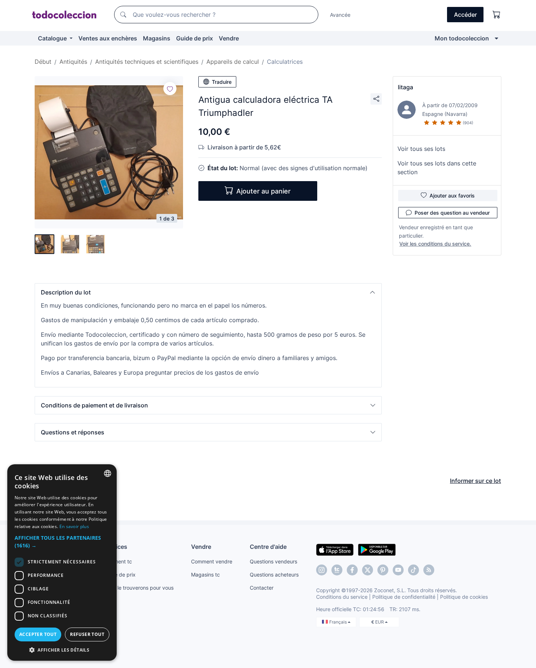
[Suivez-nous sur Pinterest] (382, 570)
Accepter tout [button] (38, 634)
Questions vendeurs (273, 561)
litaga (405, 87)
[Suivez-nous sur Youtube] (398, 570)
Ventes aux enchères (107, 38)
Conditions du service (342, 597)
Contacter (261, 588)
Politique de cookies (464, 597)
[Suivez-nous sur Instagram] (321, 570)
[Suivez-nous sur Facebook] (352, 570)
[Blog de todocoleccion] (428, 570)
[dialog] (62, 562)
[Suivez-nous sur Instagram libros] (336, 570)
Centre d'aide (268, 546)
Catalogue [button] (53, 38)
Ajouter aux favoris (452, 195)
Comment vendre (211, 561)
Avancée (340, 15)
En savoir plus (74, 526)
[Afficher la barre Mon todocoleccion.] (496, 38)
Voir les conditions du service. (435, 244)
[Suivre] (169, 88)
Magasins (156, 38)
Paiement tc (118, 561)
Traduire (222, 82)
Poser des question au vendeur (452, 213)
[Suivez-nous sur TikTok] (413, 570)
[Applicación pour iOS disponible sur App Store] (335, 549)
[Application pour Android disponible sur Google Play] (377, 549)
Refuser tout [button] (87, 634)
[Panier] (496, 14)
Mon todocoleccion (462, 38)
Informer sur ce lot (475, 480)
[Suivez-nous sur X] (367, 570)
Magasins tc (205, 574)
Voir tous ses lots (421, 148)
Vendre (229, 38)
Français (338, 622)
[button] (208, 292)
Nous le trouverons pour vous (139, 588)
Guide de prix (194, 38)
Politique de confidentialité (403, 597)
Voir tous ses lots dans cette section (436, 168)
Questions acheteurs (274, 574)
